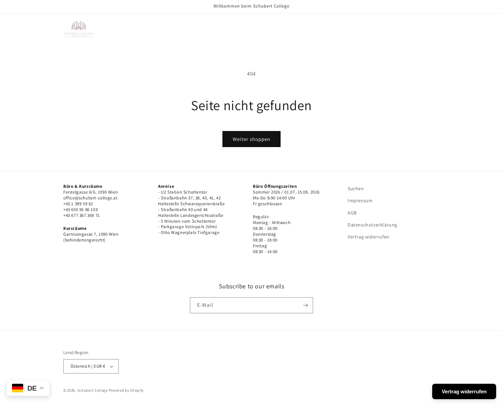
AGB (352, 213)
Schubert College (92, 390)
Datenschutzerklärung (372, 225)
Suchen (356, 188)
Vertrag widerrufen (368, 237)
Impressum (360, 200)
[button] (150, 22)
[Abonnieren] (305, 305)
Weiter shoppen (251, 139)
